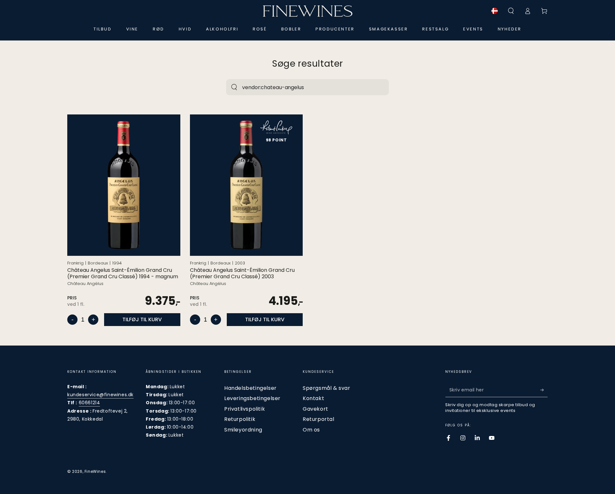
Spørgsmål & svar (326, 388)
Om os (311, 429)
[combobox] (300, 87)
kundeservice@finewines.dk (100, 394)
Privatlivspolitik (244, 409)
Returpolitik (239, 419)
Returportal (318, 419)
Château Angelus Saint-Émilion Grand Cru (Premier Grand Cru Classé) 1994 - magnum (122, 273)
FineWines (95, 471)
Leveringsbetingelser (252, 398)
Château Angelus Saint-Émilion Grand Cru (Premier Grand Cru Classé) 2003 (242, 273)
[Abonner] (544, 390)
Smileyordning (243, 429)
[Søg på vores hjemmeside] (234, 87)
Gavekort (315, 409)
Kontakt (313, 398)
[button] (511, 11)
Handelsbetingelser (250, 388)
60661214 (89, 402)
